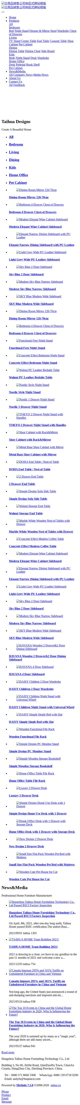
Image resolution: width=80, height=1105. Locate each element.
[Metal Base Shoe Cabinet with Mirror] (39, 447)
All (11, 24)
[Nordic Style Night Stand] (32, 384)
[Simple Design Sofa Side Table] (36, 491)
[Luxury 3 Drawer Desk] (31, 788)
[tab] (44, 137)
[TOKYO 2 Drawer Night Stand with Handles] (43, 417)
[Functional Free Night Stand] (34, 340)
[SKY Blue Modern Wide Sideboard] (38, 296)
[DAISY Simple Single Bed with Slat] (39, 714)
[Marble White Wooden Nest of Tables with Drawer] (43, 524)
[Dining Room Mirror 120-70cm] (36, 190)
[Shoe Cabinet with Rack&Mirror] (37, 432)
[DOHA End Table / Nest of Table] (37, 461)
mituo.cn (56, 1085)
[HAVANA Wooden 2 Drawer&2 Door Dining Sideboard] (43, 648)
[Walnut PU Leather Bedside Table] (38, 370)
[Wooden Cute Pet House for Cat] (36, 871)
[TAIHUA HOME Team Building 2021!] (34, 939)
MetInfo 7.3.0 (24, 1085)
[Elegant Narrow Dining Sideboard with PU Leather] (43, 237)
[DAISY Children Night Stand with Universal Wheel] (43, 699)
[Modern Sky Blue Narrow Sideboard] (39, 281)
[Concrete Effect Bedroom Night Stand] (40, 355)
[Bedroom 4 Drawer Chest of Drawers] (40, 204)
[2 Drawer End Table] (29, 476)
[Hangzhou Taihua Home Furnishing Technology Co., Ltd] (40, 5)
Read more (7, 1052)
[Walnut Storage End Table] (33, 506)
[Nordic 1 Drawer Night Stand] (35, 399)
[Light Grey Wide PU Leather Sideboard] (41, 252)
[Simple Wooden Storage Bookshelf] (38, 758)
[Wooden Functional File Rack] (35, 729)
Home (12, 17)
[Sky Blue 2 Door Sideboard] (34, 266)
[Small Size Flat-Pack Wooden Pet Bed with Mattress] (43, 857)
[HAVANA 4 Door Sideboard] (35, 666)
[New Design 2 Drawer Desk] (34, 839)
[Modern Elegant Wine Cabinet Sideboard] (42, 219)
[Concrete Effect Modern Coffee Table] (40, 538)
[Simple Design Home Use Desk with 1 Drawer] (43, 806)
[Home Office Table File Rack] (35, 773)
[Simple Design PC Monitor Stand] (37, 744)
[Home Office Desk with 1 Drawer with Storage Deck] (43, 824)
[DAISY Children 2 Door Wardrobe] (38, 681)
